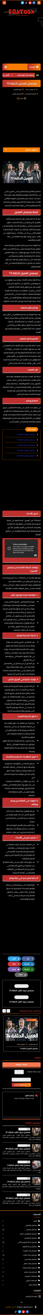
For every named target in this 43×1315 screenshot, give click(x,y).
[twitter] (22, 2)
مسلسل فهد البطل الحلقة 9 (18, 1165)
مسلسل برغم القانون (30, 1246)
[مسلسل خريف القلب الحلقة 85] (36, 1148)
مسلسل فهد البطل (30, 1263)
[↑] (21, 1302)
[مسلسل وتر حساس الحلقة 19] (36, 1181)
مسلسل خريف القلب (30, 1255)
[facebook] (34, 2)
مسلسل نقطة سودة (30, 1267)
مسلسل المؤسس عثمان (28, 1233)
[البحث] (4, 2)
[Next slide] (4, 1011)
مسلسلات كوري (31, 1280)
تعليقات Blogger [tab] (21, 1064)
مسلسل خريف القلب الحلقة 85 (18, 1148)
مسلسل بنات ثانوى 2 (30, 1250)
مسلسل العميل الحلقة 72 (26, 439)
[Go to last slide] (8, 1011)
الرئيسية (32, 67)
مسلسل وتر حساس (30, 1271)
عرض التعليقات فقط (21, 1079)
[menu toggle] (39, 2)
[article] (21, 988)
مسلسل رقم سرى (30, 1259)
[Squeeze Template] (36, 1307)
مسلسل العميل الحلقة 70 (26, 450)
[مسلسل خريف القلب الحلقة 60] (36, 1197)
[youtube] (30, 2)
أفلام (35, 1221)
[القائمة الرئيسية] (5, 67)
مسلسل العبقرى (31, 1225)
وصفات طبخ (33, 1284)
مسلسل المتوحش (30, 1238)
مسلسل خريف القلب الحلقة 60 (18, 1198)
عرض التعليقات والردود (20, 1084)
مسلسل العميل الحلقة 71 (26, 445)
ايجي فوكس (10, 1307)
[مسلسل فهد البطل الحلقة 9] (36, 1165)
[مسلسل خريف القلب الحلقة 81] (36, 1132)
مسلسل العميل (17, 93)
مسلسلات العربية (31, 1276)
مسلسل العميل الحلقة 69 (26, 455)
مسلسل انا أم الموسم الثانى (27, 1242)
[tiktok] (26, 2)
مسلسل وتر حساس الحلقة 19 (18, 1181)
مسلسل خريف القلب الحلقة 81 (18, 1132)
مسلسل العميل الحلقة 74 (26, 434)
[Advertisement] (21, 40)
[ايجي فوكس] (21, 11)
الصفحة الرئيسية (31, 93)
